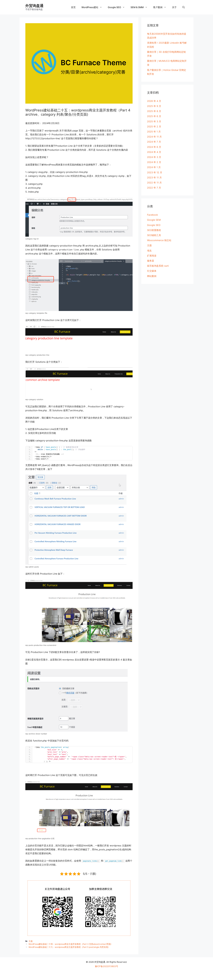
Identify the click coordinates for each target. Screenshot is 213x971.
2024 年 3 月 (154, 157)
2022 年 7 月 (154, 187)
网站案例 (151, 276)
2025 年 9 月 (154, 106)
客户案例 (157, 7)
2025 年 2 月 (154, 126)
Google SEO (114, 7)
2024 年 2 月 (154, 162)
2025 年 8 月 (154, 111)
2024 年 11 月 (154, 136)
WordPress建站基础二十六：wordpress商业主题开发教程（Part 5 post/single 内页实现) (69, 947)
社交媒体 (151, 270)
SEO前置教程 (154, 230)
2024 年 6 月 (154, 146)
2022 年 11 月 (154, 182)
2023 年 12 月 (154, 172)
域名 (149, 250)
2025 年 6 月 (154, 116)
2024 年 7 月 (154, 141)
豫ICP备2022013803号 (106, 966)
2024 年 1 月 (154, 167)
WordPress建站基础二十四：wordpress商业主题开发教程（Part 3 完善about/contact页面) (70, 944)
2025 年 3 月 (154, 121)
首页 (73, 7)
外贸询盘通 (34, 5)
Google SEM (154, 219)
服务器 (150, 260)
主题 (31, 941)
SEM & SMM (137, 7)
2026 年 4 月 (154, 101)
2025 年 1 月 (154, 131)
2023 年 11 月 (154, 177)
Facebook (152, 214)
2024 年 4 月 (154, 152)
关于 (174, 7)
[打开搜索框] (184, 7)
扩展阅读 (151, 255)
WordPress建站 (89, 7)
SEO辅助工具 (154, 235)
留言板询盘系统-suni (158, 265)
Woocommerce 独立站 (159, 240)
